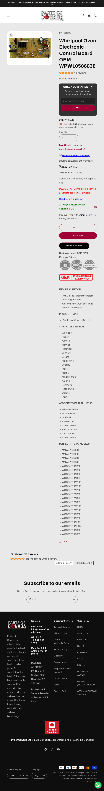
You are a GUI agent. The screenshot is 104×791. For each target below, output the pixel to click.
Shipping (63, 124)
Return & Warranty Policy (61, 641)
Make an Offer (74, 246)
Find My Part (60, 691)
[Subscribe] (74, 599)
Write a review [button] (64, 563)
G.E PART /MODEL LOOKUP (86, 683)
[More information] (95, 207)
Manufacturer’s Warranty (76, 155)
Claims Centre (60, 678)
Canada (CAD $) (17, 776)
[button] (8, 15)
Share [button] (65, 542)
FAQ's (80, 659)
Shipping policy (61, 633)
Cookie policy (60, 662)
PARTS (80, 646)
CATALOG (82, 640)
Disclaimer (59, 656)
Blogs (56, 685)
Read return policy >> (71, 199)
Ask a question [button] (84, 563)
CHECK (78, 108)
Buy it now (78, 236)
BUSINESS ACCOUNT (82, 673)
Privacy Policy (60, 649)
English (38, 776)
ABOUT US (82, 633)
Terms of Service (62, 627)
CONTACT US (83, 652)
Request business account (62, 670)
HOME (80, 627)
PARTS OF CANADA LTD (68, 773)
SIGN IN (81, 665)
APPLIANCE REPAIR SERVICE (87, 693)
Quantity (63, 132)
